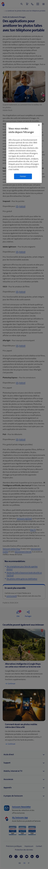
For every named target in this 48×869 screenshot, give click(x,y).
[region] (24, 152)
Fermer (23, 176)
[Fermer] (38, 125)
